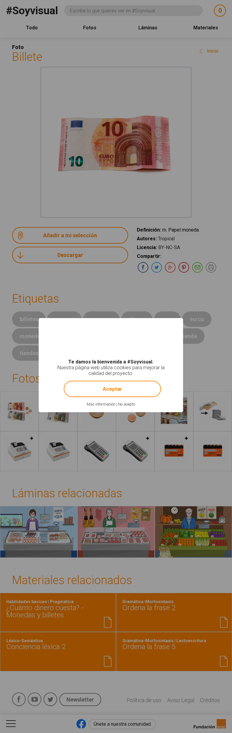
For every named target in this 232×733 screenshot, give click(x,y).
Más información (101, 404)
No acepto (126, 404)
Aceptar (112, 389)
